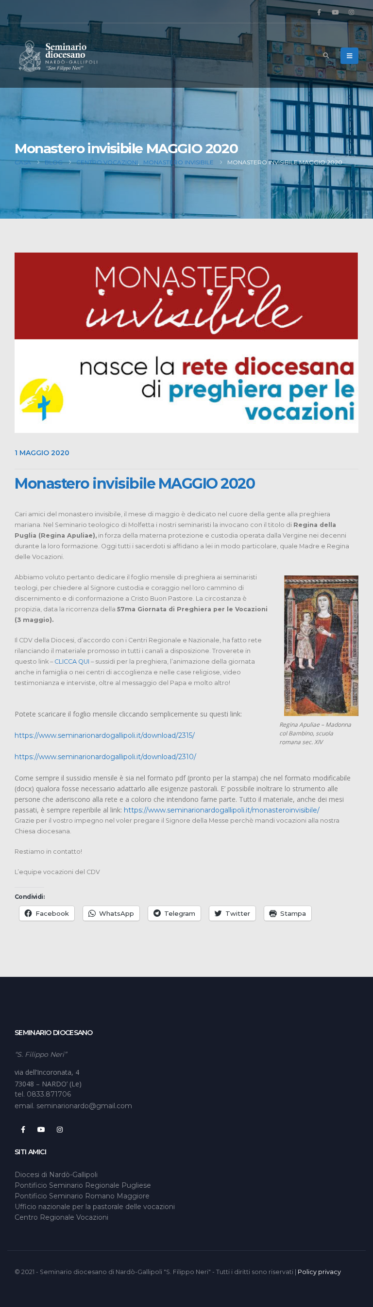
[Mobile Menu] (349, 56)
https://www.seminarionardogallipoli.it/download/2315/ (105, 735)
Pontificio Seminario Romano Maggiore (82, 1196)
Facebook (23, 1129)
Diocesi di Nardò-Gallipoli (56, 1174)
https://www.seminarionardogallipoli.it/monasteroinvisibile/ (222, 810)
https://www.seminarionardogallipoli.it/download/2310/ (105, 756)
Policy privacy (319, 1271)
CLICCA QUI (71, 661)
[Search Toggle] (326, 55)
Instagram (59, 1129)
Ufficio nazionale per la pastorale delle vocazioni (95, 1206)
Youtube (41, 1129)
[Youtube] (335, 12)
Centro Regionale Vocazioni (61, 1217)
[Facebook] (319, 12)
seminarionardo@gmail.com (84, 1105)
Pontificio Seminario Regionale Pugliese (83, 1185)
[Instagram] (351, 12)
